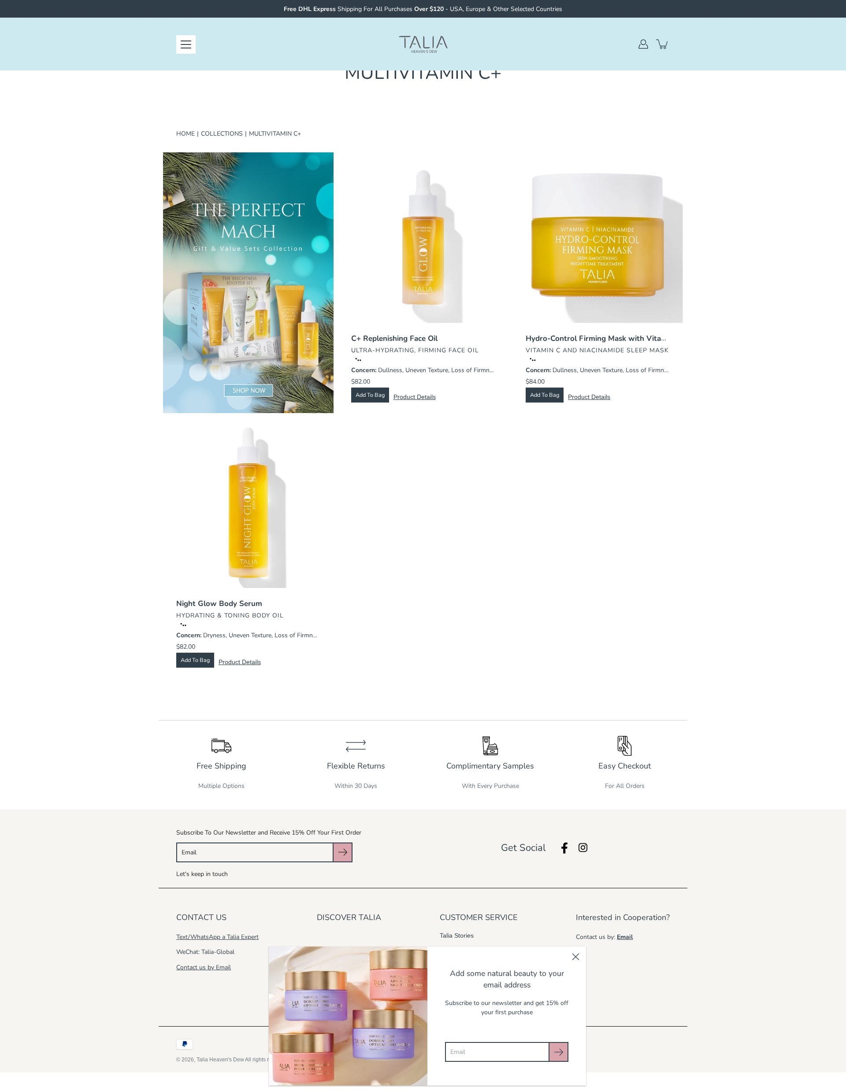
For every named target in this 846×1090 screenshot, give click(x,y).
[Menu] (186, 44)
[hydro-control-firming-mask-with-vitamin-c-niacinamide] (597, 237)
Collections (222, 133)
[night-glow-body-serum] (248, 503)
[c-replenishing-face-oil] (423, 237)
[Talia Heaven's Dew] (423, 44)
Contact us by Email (203, 967)
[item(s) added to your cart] (663, 44)
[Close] (575, 957)
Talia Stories (457, 935)
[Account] (643, 44)
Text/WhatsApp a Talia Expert (217, 937)
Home (185, 133)
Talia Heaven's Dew (220, 1060)
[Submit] (558, 1052)
